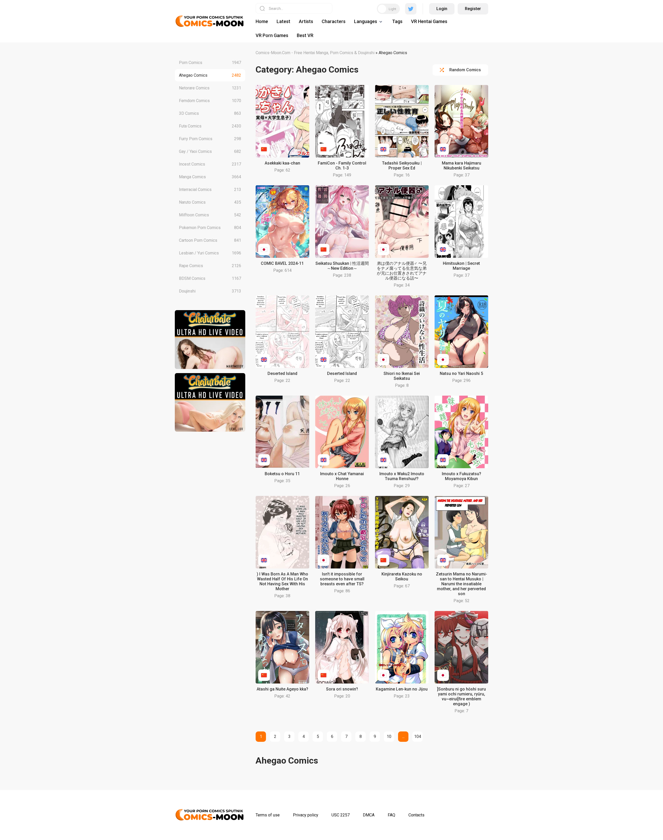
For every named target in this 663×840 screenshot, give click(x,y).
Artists (306, 21)
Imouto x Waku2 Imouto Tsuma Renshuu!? (401, 476)
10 (389, 736)
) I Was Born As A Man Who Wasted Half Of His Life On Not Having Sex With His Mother (282, 581)
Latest (283, 21)
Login (441, 8)
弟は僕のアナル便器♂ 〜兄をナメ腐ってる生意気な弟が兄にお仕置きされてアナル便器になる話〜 (402, 271)
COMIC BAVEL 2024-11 (282, 263)
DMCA (368, 815)
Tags (397, 21)
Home (262, 21)
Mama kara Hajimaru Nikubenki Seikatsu (461, 165)
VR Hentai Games (429, 21)
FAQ (391, 815)
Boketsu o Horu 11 (282, 473)
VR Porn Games (272, 35)
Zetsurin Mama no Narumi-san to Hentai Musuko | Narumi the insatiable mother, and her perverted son (461, 584)
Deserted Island (282, 373)
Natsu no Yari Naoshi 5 (461, 373)
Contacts (416, 815)
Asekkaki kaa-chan (282, 163)
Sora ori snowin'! (342, 689)
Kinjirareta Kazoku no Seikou (401, 576)
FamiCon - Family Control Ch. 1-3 (342, 165)
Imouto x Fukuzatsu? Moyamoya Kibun (461, 476)
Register (473, 8)
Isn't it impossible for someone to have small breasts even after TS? (342, 579)
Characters (333, 21)
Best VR (305, 35)
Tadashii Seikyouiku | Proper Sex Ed (402, 165)
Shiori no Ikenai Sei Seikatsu (402, 376)
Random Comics (465, 69)
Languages (365, 21)
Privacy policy (305, 815)
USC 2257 (341, 815)
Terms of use (268, 815)
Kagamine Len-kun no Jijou (402, 689)
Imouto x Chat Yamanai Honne (342, 476)
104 (417, 736)
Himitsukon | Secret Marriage (461, 266)
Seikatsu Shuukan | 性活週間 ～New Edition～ (342, 266)
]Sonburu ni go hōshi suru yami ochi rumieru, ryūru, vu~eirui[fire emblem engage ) (461, 696)
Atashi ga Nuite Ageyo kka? (282, 689)
